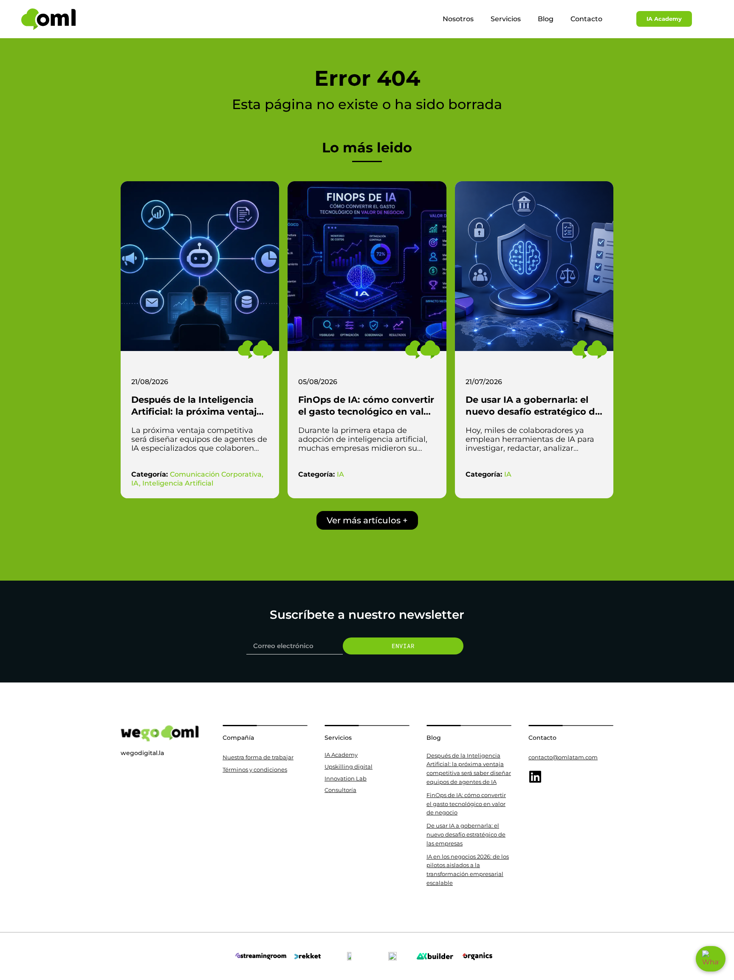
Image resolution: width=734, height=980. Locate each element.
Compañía (238, 737)
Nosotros (458, 19)
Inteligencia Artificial (177, 483)
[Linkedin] (535, 776)
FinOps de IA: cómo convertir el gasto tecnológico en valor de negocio (366, 411)
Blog (545, 19)
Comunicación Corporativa (216, 474)
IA (135, 483)
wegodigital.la (142, 753)
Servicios (506, 19)
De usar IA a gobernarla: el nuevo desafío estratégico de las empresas (533, 411)
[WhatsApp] (711, 959)
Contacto (586, 19)
